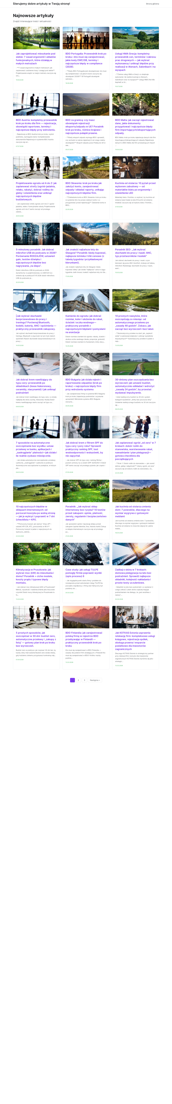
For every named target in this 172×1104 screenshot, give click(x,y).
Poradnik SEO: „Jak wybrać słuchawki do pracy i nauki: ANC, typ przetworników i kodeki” (133, 252)
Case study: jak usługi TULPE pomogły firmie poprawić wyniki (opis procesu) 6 (84, 573)
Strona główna (152, 4)
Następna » (95, 680)
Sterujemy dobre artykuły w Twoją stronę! (41, 3)
